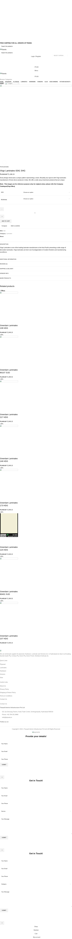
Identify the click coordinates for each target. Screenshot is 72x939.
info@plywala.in (7, 717)
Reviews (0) (3, 264)
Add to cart (6, 221)
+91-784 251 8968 (12, 714)
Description (4, 244)
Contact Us (3, 699)
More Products (5, 278)
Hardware (3, 671)
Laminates (6, 166)
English (10, 83)
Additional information (8, 259)
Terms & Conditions (6, 696)
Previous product (67, 167)
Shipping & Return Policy (8, 692)
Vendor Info (4, 273)
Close (3, 290)
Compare (4, 225)
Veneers (2, 674)
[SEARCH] (69, 46)
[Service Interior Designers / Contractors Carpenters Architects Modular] (36, 810)
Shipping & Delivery (6, 268)
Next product (71, 167)
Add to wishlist (15, 225)
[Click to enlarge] (4, 162)
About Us (3, 686)
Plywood (2, 664)
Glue (1, 677)
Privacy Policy (4, 689)
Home (1, 166)
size (2, 192)
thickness (4, 199)
